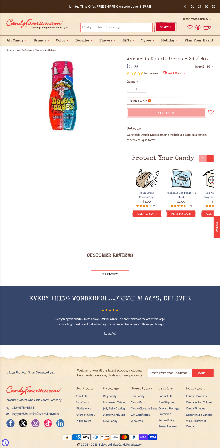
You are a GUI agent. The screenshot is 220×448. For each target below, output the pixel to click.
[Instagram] (199, 6)
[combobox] (116, 27)
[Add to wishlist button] (190, 27)
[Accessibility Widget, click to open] (5, 442)
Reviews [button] (216, 227)
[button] (135, 73)
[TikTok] (213, 6)
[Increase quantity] (142, 88)
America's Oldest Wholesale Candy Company (34, 400)
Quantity (132, 81)
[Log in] (198, 27)
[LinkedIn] (206, 6)
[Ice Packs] (181, 179)
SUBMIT (203, 373)
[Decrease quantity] (130, 88)
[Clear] (141, 27)
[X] (192, 6)
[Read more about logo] (34, 395)
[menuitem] (15, 40)
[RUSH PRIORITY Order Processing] (147, 179)
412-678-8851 (23, 408)
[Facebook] (185, 6)
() (211, 27)
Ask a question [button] (110, 273)
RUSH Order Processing (146, 195)
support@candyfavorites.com (35, 414)
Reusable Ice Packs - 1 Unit (181, 195)
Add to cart (147, 214)
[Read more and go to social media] (10, 423)
